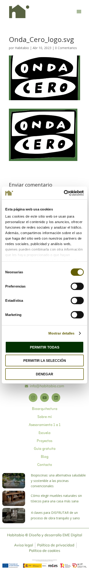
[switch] (77, 286)
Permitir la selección (44, 360)
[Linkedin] (56, 397)
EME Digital (72, 535)
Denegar (44, 374)
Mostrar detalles (61, 333)
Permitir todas (44, 347)
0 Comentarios (66, 48)
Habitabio (22, 48)
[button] (79, 11)
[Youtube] (44, 397)
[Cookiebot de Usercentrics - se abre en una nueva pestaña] (64, 193)
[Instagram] (33, 397)
